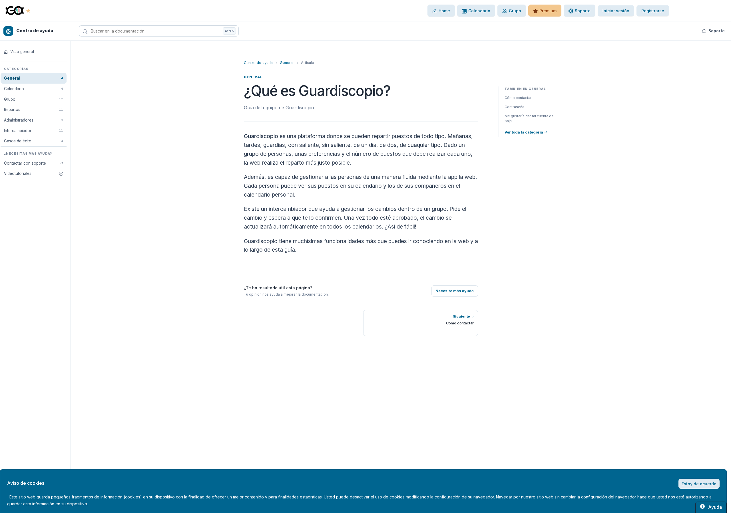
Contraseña (514, 107)
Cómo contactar (518, 98)
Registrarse (652, 10)
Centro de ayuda (258, 62)
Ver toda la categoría (524, 132)
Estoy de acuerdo (699, 483)
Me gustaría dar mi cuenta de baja (529, 118)
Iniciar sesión (616, 10)
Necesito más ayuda (454, 291)
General (287, 62)
